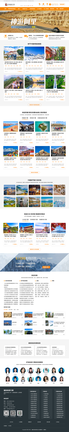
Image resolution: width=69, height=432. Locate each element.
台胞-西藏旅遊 (33, 395)
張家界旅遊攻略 (59, 411)
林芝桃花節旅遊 (34, 413)
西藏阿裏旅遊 (33, 405)
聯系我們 (62, 4)
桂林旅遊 (45, 411)
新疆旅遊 (45, 405)
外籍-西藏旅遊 (33, 393)
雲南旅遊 (45, 403)
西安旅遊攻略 (59, 397)
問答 (57, 8)
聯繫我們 (29, 421)
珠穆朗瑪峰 (6, 285)
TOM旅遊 (9, 425)
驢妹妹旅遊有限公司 (35, 429)
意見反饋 (48, 421)
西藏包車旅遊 (33, 409)
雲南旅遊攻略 (59, 401)
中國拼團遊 (46, 393)
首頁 (5, 8)
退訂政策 (39, 421)
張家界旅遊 (46, 415)
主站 (24, 5)
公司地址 (57, 421)
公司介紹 (11, 421)
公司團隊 (20, 421)
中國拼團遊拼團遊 (12, 8)
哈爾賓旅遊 (46, 413)
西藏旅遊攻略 (59, 399)
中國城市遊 (24, 8)
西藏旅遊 (45, 401)
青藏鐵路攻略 (59, 417)
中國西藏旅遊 (32, 8)
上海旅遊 (45, 397)
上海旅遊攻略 (59, 395)
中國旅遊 (45, 391)
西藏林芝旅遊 (33, 403)
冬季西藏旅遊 (33, 411)
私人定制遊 (46, 8)
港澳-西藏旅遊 (33, 397)
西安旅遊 (45, 399)
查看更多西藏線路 (34, 172)
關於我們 (62, 8)
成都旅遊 (45, 409)
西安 (32, 5)
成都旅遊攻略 (59, 407)
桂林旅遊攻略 (59, 409)
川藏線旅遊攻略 (59, 415)
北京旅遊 (45, 395)
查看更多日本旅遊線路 (34, 249)
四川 (26, 5)
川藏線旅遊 (33, 415)
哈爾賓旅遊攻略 (59, 413)
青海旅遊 (45, 407)
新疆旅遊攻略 (59, 403)
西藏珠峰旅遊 (33, 401)
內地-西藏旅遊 (33, 399)
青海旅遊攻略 (59, 405)
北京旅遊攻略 (59, 393)
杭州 (30, 5)
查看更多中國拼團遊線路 (34, 104)
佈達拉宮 (5, 287)
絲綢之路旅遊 (46, 417)
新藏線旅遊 (33, 417)
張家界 (28, 5)
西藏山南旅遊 (33, 407)
